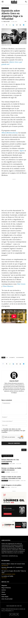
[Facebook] (2, 24)
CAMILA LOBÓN (12, 463)
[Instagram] (14, 614)
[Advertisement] (14, 194)
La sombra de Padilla (7, 576)
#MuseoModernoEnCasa (9, 133)
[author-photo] (14, 379)
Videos (3, 472)
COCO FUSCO (3, 577)
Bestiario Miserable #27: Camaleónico (12, 567)
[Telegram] (23, 24)
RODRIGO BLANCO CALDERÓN (14, 480)
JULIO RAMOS (7, 472)
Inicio (2, 5)
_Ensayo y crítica (5, 480)
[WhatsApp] (9, 24)
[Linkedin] (13, 24)
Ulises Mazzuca (8, 286)
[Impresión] (20, 24)
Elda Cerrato (21, 284)
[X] (6, 24)
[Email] (16, 24)
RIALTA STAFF (6, 21)
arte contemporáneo (20, 357)
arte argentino (12, 357)
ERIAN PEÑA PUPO (4, 565)
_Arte (3, 487)
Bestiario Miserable (5, 463)
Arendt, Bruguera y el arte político (11, 485)
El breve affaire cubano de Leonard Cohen (13, 564)
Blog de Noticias (8, 5)
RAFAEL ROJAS (7, 487)
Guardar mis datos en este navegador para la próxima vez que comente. (13, 430)
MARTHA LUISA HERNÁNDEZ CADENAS (8, 574)
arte (7, 357)
